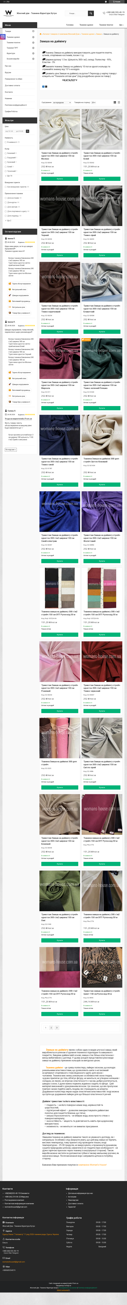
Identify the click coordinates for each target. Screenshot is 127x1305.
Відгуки (8, 72)
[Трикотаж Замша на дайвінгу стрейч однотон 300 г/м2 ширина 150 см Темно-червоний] (102, 661)
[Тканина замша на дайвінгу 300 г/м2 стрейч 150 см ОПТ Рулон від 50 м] (59, 588)
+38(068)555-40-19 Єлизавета (17, 1193)
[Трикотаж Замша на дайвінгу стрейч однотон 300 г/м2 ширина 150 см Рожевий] (59, 661)
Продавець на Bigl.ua (63, 1285)
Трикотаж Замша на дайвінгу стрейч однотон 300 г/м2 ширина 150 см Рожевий (59, 688)
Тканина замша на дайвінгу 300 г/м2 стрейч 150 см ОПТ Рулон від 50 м (59, 613)
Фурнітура (11, 53)
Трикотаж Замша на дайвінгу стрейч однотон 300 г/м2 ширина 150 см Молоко (59, 156)
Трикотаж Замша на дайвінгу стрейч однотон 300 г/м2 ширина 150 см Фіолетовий (101, 538)
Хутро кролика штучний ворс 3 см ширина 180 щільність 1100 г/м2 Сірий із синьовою (20, 437)
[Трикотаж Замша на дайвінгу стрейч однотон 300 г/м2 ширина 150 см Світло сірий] (102, 738)
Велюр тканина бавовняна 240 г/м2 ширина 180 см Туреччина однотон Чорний (21, 351)
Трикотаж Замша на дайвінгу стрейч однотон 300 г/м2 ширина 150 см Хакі (59, 917)
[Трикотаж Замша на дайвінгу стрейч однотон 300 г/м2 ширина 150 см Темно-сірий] (102, 205)
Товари (8, 31)
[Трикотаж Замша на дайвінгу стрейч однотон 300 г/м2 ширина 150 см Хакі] (59, 891)
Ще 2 (9, 221)
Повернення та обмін (13, 79)
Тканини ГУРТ (12, 48)
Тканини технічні (106, 25)
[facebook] (43, 87)
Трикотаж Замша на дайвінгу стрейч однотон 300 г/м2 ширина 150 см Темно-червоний (101, 688)
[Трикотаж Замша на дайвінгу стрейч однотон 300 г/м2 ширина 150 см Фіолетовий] (102, 511)
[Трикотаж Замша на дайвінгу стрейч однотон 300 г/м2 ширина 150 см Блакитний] (102, 282)
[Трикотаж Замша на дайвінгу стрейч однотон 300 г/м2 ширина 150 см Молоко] (59, 129)
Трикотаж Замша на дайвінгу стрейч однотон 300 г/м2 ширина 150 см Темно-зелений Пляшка (101, 385)
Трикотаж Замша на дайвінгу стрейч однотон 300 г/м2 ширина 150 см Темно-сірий (101, 232)
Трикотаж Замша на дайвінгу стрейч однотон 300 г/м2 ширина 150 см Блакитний (101, 308)
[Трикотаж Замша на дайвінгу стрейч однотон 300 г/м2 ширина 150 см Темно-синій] (59, 435)
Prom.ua (75, 1283)
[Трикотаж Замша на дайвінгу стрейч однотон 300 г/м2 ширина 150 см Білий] (102, 129)
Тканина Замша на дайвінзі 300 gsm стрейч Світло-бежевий (101, 460)
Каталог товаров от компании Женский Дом (61, 34)
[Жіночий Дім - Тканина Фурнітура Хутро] (8, 13)
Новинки (8, 98)
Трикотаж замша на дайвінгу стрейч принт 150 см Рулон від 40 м (101, 992)
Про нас (8, 66)
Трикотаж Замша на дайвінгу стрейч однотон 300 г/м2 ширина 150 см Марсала (59, 385)
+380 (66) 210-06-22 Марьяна (17, 1197)
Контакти (9, 92)
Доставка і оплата (12, 85)
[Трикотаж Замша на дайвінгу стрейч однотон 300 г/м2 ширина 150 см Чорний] (59, 205)
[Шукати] (91, 13)
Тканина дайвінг (54, 1067)
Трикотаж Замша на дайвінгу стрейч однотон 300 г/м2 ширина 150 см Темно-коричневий (59, 308)
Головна (69, 25)
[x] (46, 87)
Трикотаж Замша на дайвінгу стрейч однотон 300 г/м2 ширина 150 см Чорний (59, 232)
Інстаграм (72, 1197)
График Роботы (11, 111)
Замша (99, 34)
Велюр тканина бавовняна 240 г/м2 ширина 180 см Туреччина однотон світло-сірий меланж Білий (21, 261)
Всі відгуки (10, 450)
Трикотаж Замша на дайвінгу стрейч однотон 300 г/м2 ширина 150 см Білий (101, 156)
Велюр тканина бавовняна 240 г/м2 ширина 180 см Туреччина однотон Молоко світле (21, 272)
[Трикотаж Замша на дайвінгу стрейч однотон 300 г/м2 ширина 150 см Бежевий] (59, 814)
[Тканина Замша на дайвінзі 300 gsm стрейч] (59, 738)
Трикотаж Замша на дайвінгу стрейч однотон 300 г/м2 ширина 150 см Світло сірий (101, 764)
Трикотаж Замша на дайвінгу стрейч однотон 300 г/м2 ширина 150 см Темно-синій (59, 461)
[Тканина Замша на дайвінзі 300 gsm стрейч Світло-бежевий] (102, 435)
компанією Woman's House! (92, 1164)
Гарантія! (72, 1207)
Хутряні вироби (13, 59)
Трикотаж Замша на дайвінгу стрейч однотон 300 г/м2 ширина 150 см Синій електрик (59, 538)
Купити (60, 179)
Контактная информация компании (19, 1204)
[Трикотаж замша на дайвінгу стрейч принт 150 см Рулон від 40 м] (102, 967)
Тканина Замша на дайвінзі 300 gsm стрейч (59, 763)
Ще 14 (9, 176)
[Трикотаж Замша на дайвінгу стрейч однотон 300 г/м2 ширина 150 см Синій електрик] (59, 511)
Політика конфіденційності (16, 105)
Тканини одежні (86, 25)
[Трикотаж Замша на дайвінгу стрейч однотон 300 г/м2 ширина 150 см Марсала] (59, 358)
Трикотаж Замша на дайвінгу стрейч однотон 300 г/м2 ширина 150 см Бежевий (59, 841)
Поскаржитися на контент (68, 1288)
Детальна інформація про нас (80, 1193)
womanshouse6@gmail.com (16, 1207)
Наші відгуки (73, 1200)
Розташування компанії (14, 1200)
